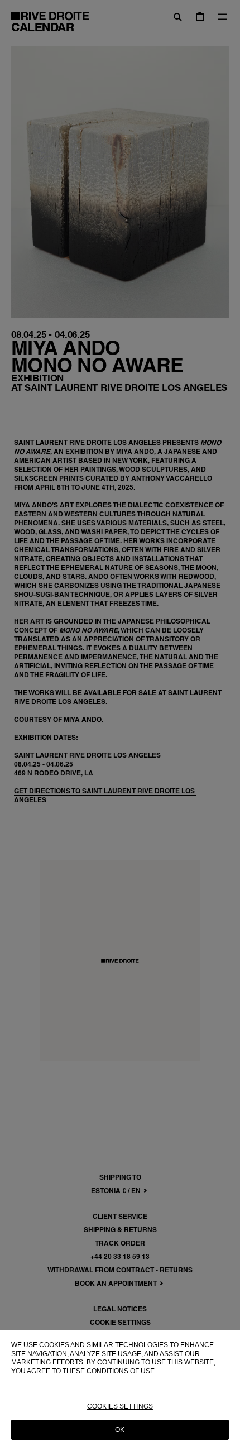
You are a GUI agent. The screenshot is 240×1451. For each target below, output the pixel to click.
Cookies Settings (120, 1406)
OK (119, 1430)
